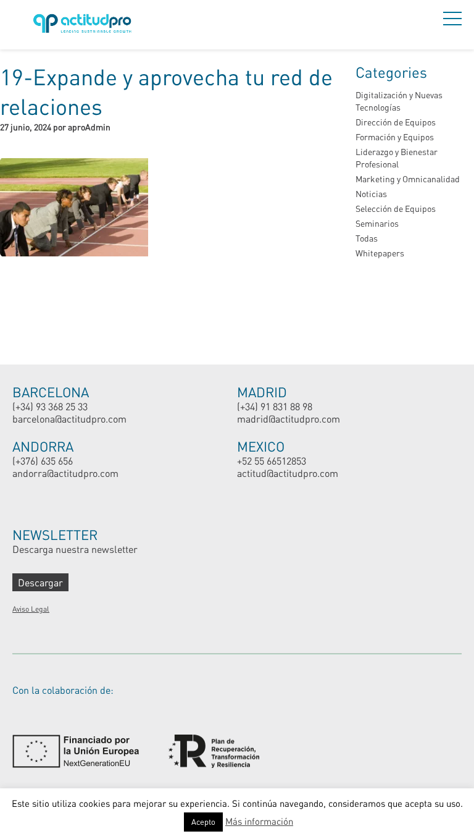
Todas (367, 238)
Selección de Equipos (396, 208)
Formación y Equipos (395, 137)
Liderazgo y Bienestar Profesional (397, 157)
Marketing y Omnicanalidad (408, 179)
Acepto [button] (203, 822)
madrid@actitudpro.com (288, 418)
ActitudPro (84, 25)
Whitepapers (380, 253)
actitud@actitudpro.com (287, 473)
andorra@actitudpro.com (65, 473)
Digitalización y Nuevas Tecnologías (399, 101)
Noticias (371, 193)
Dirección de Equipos (396, 122)
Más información (259, 821)
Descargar (40, 582)
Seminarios (377, 223)
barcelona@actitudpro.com (69, 418)
